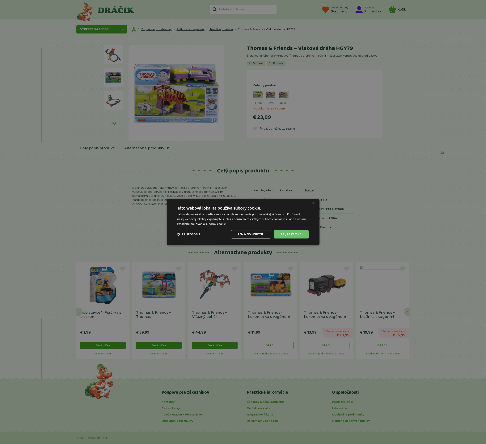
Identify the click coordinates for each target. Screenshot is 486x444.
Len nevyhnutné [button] (251, 234)
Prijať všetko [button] (291, 234)
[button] (188, 234)
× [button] (313, 203)
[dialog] (243, 222)
